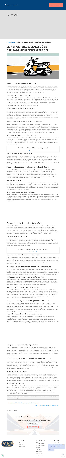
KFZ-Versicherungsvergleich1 (41, 443)
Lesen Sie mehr (33, 426)
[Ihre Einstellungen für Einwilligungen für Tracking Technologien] (2, 456)
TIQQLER (38, 447)
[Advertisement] (33, 30)
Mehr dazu (22, 398)
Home (8, 42)
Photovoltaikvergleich (40, 455)
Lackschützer (39, 451)
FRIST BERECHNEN (56, 4)
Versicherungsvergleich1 (41, 445)
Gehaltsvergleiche (40, 453)
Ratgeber (14, 42)
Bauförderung (39, 449)
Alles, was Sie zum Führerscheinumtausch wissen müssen (33, 417)
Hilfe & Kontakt (22, 446)
